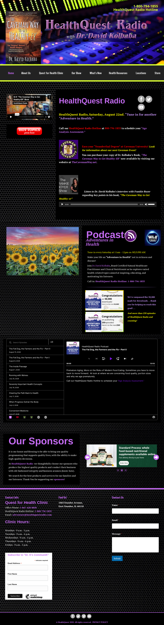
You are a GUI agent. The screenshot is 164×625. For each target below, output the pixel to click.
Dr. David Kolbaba (101, 265)
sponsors (59, 479)
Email (115, 520)
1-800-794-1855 (145, 6)
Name (115, 505)
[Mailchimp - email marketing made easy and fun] (34, 599)
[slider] (151, 204)
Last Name (12, 584)
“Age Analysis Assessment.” (131, 380)
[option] (122, 455)
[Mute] (146, 204)
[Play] (62, 204)
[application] (108, 204)
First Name (12, 574)
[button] (87, 457)
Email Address (15, 563)
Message (117, 534)
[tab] (118, 470)
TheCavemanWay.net (84, 162)
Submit (117, 558)
